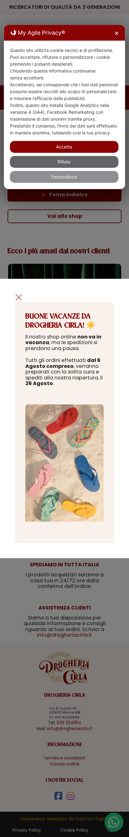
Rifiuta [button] (64, 161)
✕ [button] (116, 33)
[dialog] (64, 107)
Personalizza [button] (64, 176)
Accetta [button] (64, 146)
